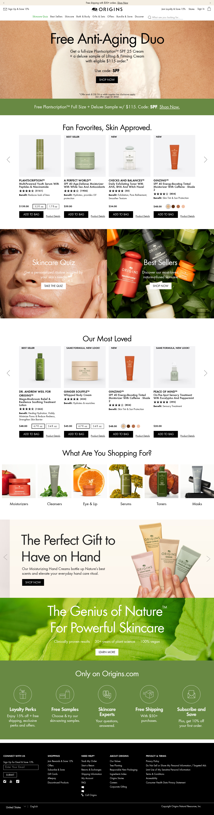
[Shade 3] (178, 206)
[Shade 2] (168, 206)
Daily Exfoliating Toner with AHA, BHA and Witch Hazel (126, 185)
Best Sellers (56, 16)
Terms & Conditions (155, 774)
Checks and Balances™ (126, 180)
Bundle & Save (125, 16)
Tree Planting (116, 765)
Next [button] (208, 558)
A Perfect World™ (77, 180)
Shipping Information (91, 774)
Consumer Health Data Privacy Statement (165, 782)
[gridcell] (22, 710)
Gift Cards (53, 774)
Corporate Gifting (118, 786)
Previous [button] (5, 558)
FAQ (83, 782)
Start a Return (87, 765)
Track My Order (89, 761)
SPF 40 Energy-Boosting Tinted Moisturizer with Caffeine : (174, 186)
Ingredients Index (118, 774)
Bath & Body (83, 16)
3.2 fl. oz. (39, 206)
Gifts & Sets (98, 16)
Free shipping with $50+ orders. (101, 3)
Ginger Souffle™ (76, 391)
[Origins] (107, 9)
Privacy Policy (152, 761)
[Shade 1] (183, 206)
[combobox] (15, 806)
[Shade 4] (173, 206)
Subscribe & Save (56, 769)
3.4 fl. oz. (52, 426)
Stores (191, 9)
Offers (110, 16)
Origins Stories (117, 778)
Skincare (69, 16)
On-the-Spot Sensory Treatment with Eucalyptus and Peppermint (173, 396)
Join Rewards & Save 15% (60, 761)
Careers (113, 782)
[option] (107, 60)
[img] (5, 781)
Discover (139, 16)
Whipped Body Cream (78, 395)
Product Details (53, 216)
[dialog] (209, 9)
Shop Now (122, 3)
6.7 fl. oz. (38, 426)
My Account (87, 778)
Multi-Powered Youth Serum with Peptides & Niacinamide (39, 185)
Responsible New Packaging (123, 769)
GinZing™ (161, 180)
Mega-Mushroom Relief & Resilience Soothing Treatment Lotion (37, 402)
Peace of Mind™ (165, 391)
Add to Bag (31, 214)
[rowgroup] (107, 699)
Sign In (200, 9)
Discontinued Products (58, 782)
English (34, 806)
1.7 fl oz (53, 206)
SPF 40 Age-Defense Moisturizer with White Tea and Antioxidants (84, 185)
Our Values (115, 761)
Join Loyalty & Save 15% (174, 9)
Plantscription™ (32, 180)
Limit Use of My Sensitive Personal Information (168, 769)
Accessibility (151, 778)
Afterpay (52, 778)
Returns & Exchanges (91, 769)
